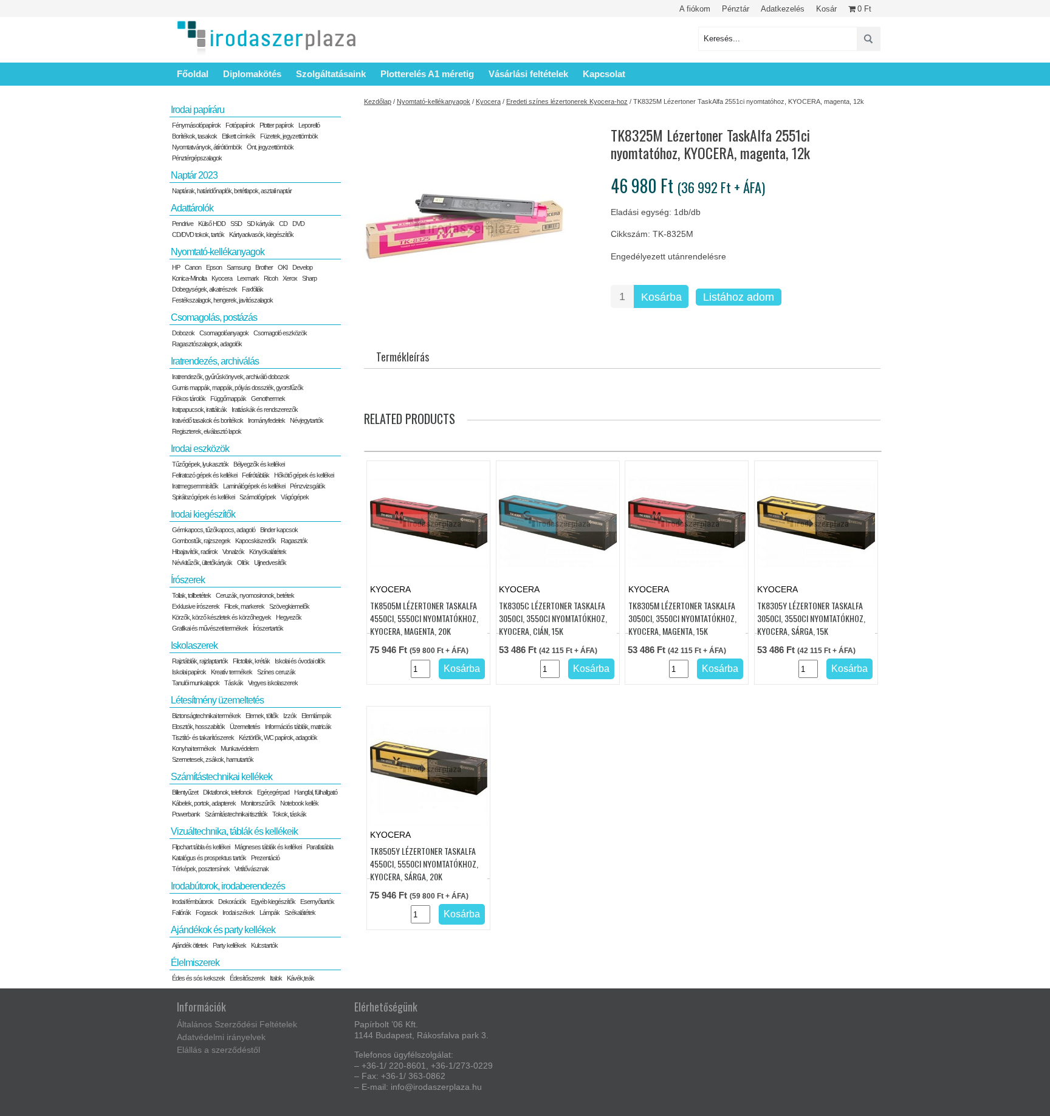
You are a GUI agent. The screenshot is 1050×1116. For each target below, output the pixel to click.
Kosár (826, 8)
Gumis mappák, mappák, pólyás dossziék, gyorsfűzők (237, 387)
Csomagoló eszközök (280, 333)
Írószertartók (268, 628)
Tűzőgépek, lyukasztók (200, 464)
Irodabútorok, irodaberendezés (228, 886)
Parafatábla (319, 847)
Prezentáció (265, 857)
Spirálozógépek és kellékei (203, 497)
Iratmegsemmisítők (195, 486)
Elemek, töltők (261, 715)
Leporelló (309, 125)
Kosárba (661, 297)
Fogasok (207, 912)
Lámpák (269, 912)
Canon (193, 267)
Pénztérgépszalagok (197, 158)
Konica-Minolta (189, 278)
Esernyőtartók (317, 901)
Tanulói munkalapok (195, 682)
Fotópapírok (240, 125)
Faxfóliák (252, 289)
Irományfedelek (266, 420)
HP (176, 267)
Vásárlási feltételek (528, 74)
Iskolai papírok (189, 672)
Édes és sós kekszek (198, 978)
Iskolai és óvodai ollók (300, 661)
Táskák (233, 682)
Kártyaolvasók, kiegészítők (261, 234)
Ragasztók (294, 540)
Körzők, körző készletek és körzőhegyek (221, 617)
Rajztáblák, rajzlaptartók (200, 661)
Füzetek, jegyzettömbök (289, 136)
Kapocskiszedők (255, 540)
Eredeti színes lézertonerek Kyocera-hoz (567, 101)
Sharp (309, 278)
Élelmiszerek (195, 962)
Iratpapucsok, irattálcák (199, 409)
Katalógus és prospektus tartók (209, 857)
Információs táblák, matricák (298, 726)
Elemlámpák (316, 715)
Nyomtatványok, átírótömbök (207, 147)
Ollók (243, 562)
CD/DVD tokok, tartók (198, 234)
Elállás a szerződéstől (218, 1050)
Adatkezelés (783, 8)
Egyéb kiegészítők (273, 901)
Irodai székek (238, 912)
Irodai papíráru (197, 109)
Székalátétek (299, 912)
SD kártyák (260, 223)
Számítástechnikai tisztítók (236, 814)
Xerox (290, 278)
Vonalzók (233, 551)
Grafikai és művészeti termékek (210, 628)
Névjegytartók (306, 420)
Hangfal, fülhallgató (315, 792)
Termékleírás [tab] (402, 357)
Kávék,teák (300, 978)
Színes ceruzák (276, 672)
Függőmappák (228, 398)
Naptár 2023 (194, 175)
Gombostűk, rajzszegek (201, 540)
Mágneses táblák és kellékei (268, 847)
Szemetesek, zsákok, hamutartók (212, 759)
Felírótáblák (255, 475)
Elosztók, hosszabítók (198, 726)
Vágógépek (295, 497)
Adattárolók (192, 208)
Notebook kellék (299, 803)
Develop (302, 267)
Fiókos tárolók (188, 398)
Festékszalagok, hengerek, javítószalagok (222, 300)
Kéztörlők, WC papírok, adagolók (278, 737)
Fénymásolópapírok (196, 125)
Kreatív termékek (231, 672)
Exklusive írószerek (195, 606)
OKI (282, 267)
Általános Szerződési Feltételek (237, 1024)
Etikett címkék (238, 136)
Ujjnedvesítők (270, 562)
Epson (214, 267)
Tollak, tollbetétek (191, 595)
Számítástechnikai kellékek (221, 777)
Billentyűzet (185, 792)
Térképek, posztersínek (201, 868)
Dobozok (183, 333)
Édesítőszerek (247, 978)
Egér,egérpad (273, 792)
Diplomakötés (252, 74)
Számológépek (257, 497)
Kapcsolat (604, 74)
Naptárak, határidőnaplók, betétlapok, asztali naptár (232, 190)
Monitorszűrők (258, 803)
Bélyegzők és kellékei (258, 464)
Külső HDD (211, 223)
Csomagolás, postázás (214, 317)
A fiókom (694, 8)
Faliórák (181, 912)
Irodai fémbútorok (192, 901)
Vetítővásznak (252, 868)
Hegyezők (288, 617)
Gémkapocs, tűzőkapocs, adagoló (213, 529)
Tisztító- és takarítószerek (203, 737)
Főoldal (192, 74)
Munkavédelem (239, 748)
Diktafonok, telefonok (227, 792)
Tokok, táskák (289, 814)
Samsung (238, 267)
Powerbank (186, 814)
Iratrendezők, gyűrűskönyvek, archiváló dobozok (230, 376)
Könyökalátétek (267, 551)
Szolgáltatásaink (331, 74)
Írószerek (188, 580)
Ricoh (271, 278)
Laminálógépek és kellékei (254, 486)
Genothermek (268, 398)
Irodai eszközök (200, 448)
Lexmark (248, 278)
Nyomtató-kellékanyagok (433, 101)
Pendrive (182, 223)
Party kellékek (229, 945)
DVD (298, 223)
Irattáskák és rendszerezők (265, 409)
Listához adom (738, 297)
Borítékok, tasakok (194, 136)
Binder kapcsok (279, 529)
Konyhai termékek (194, 748)
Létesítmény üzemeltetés (217, 700)
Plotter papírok (276, 125)
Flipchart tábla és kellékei (201, 847)
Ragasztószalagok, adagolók (207, 343)
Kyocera (488, 101)
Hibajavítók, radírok (195, 551)
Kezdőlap (377, 101)
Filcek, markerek (244, 606)
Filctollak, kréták (251, 661)
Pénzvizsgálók (307, 486)
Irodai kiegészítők (203, 514)
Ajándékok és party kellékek (223, 930)
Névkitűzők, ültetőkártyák (202, 562)
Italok (276, 978)
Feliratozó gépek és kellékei (204, 475)
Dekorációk (232, 901)
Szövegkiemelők (289, 606)
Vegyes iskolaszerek (273, 682)
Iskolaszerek (194, 645)
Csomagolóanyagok (224, 333)
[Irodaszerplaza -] (267, 38)
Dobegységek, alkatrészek (204, 289)
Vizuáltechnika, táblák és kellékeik (234, 831)
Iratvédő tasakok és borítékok (207, 420)
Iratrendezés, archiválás (215, 361)
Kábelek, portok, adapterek (204, 803)
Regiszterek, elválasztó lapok (206, 431)
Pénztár (735, 8)
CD (283, 223)
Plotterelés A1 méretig (427, 74)
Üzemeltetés (245, 726)
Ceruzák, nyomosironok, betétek (255, 595)
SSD (236, 223)
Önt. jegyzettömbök (270, 147)
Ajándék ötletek (190, 945)
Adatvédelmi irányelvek (221, 1037)
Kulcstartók (264, 945)
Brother (264, 267)
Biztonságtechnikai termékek (206, 715)
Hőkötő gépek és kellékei (304, 475)
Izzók (290, 715)
